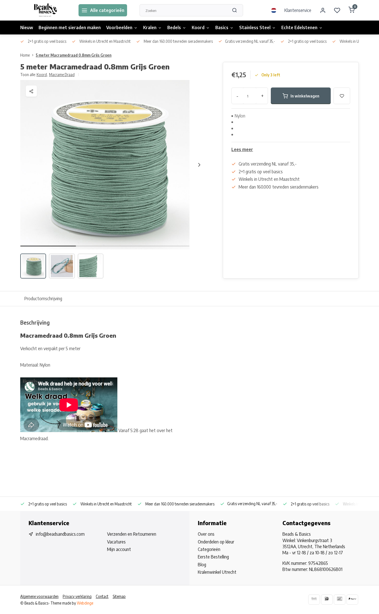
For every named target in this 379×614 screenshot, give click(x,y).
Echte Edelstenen (299, 27)
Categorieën (209, 549)
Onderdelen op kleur (216, 542)
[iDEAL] (327, 599)
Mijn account (119, 549)
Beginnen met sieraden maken (70, 27)
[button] (199, 165)
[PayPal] (352, 599)
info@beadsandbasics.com (60, 534)
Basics (221, 27)
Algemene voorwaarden (39, 596)
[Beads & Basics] (45, 10)
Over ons (206, 534)
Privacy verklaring (77, 596)
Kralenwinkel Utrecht (217, 572)
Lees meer (242, 149)
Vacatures (116, 542)
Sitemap (119, 596)
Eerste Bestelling (213, 557)
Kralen (149, 27)
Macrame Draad (62, 74)
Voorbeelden (119, 27)
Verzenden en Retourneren (131, 534)
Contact (102, 596)
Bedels (174, 27)
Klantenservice (297, 10)
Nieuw (26, 27)
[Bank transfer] (314, 599)
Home (25, 55)
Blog (202, 564)
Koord (198, 27)
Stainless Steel (255, 27)
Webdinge (85, 603)
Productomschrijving (43, 298)
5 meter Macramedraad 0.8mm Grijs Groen (74, 55)
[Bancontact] (339, 599)
